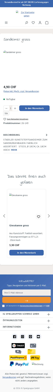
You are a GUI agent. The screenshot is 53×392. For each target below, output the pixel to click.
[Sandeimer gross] (26, 66)
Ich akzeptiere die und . (28, 306)
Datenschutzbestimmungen (31, 306)
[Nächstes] (49, 216)
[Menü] (6, 22)
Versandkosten (9, 377)
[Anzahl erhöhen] (15, 108)
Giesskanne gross (19, 225)
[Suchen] (26, 22)
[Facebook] (15, 337)
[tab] (25, 142)
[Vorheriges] (4, 216)
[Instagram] (23, 337)
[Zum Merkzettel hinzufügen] (38, 217)
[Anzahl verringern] (6, 108)
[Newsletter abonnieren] (26, 300)
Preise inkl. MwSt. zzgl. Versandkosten (21, 91)
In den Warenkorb (34, 108)
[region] (26, 66)
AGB (47, 306)
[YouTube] (38, 337)
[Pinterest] (30, 337)
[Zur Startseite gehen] (26, 14)
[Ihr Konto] (40, 22)
